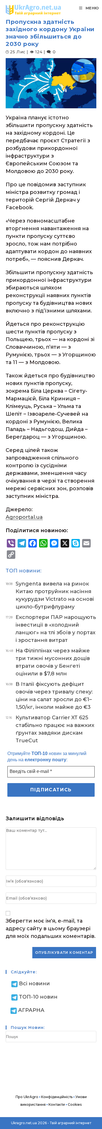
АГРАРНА (31, 1010)
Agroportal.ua (24, 517)
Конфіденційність (57, 1097)
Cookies (75, 1104)
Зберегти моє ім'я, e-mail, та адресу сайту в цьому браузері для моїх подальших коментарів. (50, 928)
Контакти (56, 1104)
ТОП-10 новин (38, 997)
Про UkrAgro (27, 1097)
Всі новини (34, 983)
